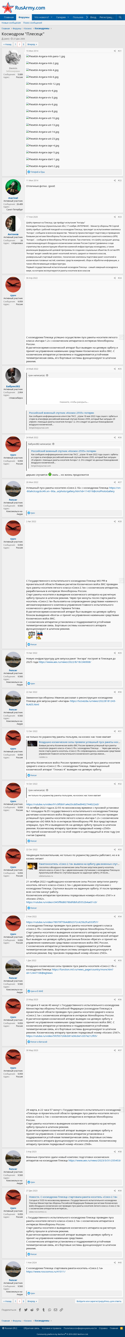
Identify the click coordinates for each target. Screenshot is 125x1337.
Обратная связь (32, 1328)
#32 (120, 783)
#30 (120, 692)
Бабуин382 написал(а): (39, 443)
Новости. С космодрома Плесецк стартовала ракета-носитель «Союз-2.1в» (73, 1196)
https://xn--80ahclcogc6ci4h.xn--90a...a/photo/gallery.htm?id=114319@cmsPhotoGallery (73, 489)
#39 (120, 1190)
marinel (13, 197)
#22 (120, 180)
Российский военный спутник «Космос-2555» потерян (61, 412)
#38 (120, 1151)
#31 (120, 731)
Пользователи (81, 17)
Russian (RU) (10, 1328)
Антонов (13, 234)
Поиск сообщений (32, 22)
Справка (103, 1328)
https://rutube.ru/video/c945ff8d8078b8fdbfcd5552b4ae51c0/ (61, 902)
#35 (120, 960)
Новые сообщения (11, 22)
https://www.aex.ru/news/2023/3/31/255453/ (95, 1160)
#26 (120, 437)
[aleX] (6, 38)
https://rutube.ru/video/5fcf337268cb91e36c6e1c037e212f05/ (61, 1036)
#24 (120, 278)
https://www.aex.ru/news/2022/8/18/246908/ (65, 662)
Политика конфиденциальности (80, 1328)
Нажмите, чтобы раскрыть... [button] (74, 401)
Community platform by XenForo (62, 1334)
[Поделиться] (115, 51)
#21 (120, 51)
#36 (120, 999)
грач (13, 295)
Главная (9, 17)
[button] (51, 17)
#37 (120, 1050)
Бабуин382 (13, 386)
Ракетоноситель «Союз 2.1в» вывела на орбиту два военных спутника (81, 863)
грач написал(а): (36, 375)
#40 (120, 1262)
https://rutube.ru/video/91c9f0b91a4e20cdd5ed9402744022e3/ (62, 804)
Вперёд (31, 44)
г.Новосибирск (16, 398)
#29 (120, 653)
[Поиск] (120, 17)
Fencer (13, 499)
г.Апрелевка (17, 243)
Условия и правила (51, 1328)
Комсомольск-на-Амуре (14, 512)
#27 (120, 482)
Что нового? (41, 17)
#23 (120, 217)
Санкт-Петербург (15, 209)
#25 (120, 368)
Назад (8, 44)
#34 (120, 916)
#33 (120, 849)
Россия (19, 77)
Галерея (61, 17)
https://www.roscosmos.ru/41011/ (45, 1271)
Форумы (24, 17)
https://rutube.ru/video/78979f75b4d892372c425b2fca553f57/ (62, 922)
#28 (120, 521)
